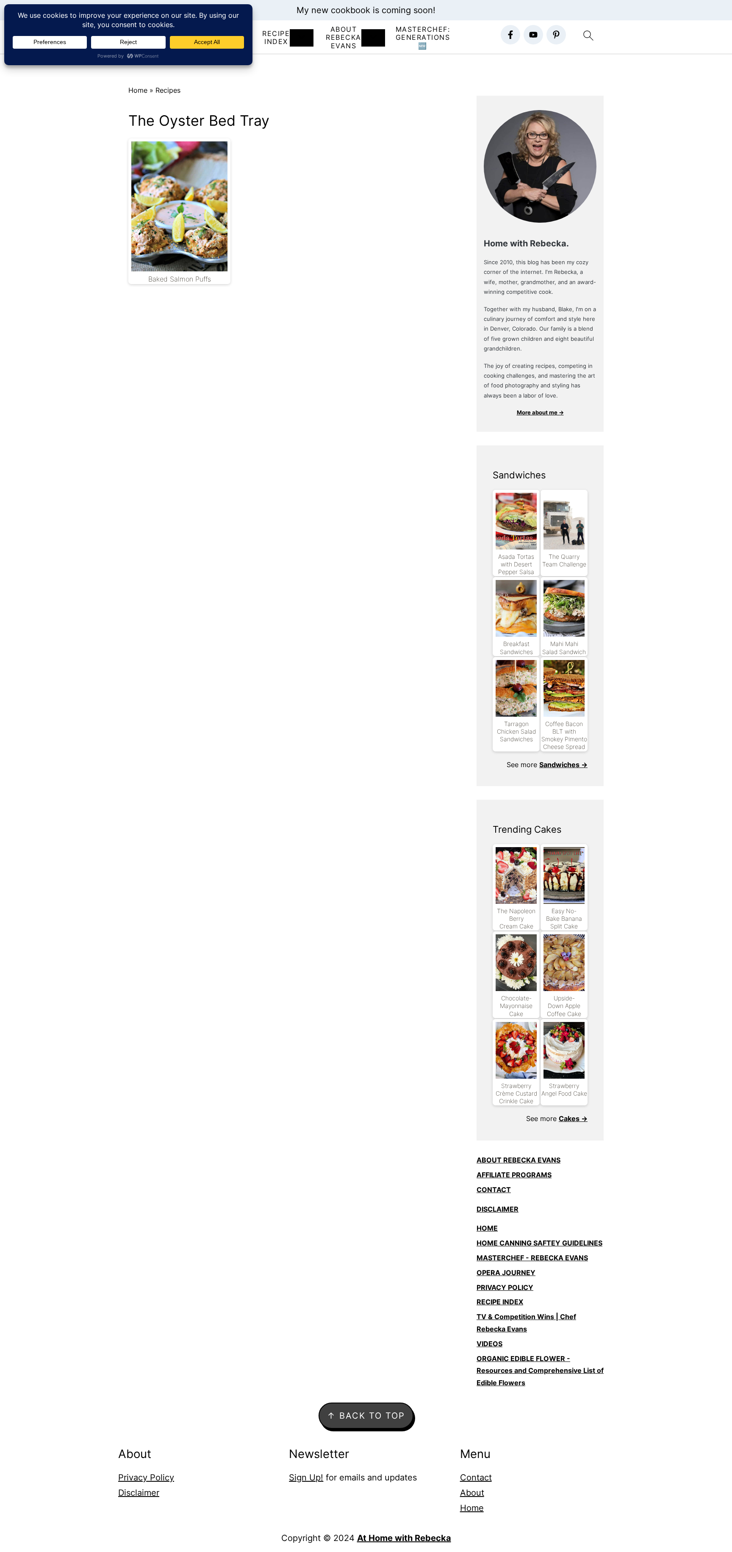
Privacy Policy (146, 1477)
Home (137, 90)
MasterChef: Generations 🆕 (423, 37)
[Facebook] (510, 34)
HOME (487, 1228)
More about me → (540, 412)
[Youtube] (533, 34)
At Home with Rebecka (404, 1538)
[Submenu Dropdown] (301, 38)
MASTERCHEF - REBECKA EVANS (532, 1258)
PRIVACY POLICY (505, 1287)
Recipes (167, 90)
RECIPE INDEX (276, 38)
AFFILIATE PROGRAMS (514, 1175)
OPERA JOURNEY (506, 1272)
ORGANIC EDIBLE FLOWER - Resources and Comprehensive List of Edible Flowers (540, 1370)
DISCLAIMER (497, 1209)
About (472, 1493)
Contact (476, 1477)
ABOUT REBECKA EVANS (518, 1160)
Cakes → (573, 1118)
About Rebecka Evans (343, 37)
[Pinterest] (556, 34)
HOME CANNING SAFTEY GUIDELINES (539, 1243)
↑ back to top (366, 1416)
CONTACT (494, 1189)
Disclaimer (138, 1493)
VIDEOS (489, 1343)
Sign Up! (306, 1477)
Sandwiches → (563, 764)
